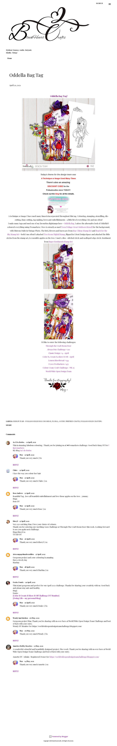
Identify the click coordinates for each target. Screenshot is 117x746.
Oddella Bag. (69, 223)
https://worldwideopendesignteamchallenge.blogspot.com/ (74, 657)
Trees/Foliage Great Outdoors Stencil (76, 227)
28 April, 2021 (30, 567)
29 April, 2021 (30, 582)
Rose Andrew (18, 493)
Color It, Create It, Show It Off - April (58, 357)
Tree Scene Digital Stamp (54, 234)
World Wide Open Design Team (58, 371)
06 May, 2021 (34, 618)
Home (9, 58)
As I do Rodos (25, 450)
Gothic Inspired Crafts (69, 421)
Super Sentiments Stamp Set (61, 241)
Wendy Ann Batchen (20, 618)
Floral (55, 421)
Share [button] (9, 425)
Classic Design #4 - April (58, 353)
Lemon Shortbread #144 (58, 360)
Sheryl (15, 521)
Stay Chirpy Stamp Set (82, 231)
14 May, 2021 (29, 661)
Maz (21, 455)
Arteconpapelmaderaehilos (23, 554)
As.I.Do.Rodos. (19, 442)
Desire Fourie (18, 582)
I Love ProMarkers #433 (59, 364)
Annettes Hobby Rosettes (22, 646)
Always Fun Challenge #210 (58, 349)
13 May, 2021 (38, 646)
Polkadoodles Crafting (91, 421)
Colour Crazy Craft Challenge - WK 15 (58, 368)
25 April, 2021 (29, 478)
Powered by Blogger (60, 736)
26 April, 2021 (30, 539)
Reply (16, 465)
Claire (15, 470)
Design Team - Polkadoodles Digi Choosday (32, 421)
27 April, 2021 (40, 554)
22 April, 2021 (24, 470)
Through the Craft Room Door (58, 346)
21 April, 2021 (31, 442)
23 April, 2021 (29, 493)
